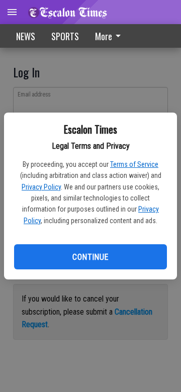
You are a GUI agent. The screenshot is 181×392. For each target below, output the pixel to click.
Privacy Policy (41, 187)
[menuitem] (110, 36)
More (103, 36)
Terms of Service (134, 164)
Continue (90, 257)
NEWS (25, 36)
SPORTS (65, 36)
